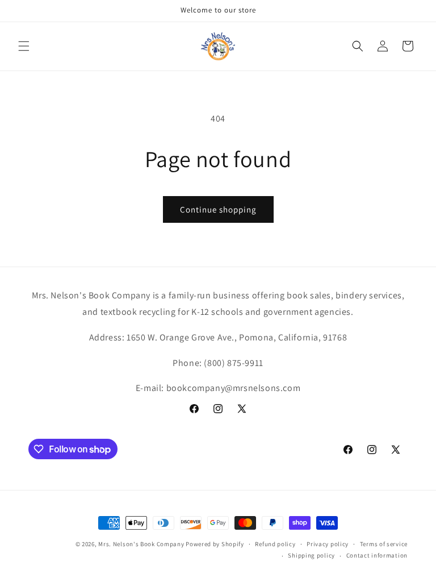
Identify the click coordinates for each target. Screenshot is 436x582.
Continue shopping (218, 209)
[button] (23, 46)
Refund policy (275, 544)
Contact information (377, 555)
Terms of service (384, 544)
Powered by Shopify (215, 544)
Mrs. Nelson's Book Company (141, 544)
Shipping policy (311, 555)
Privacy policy (328, 544)
